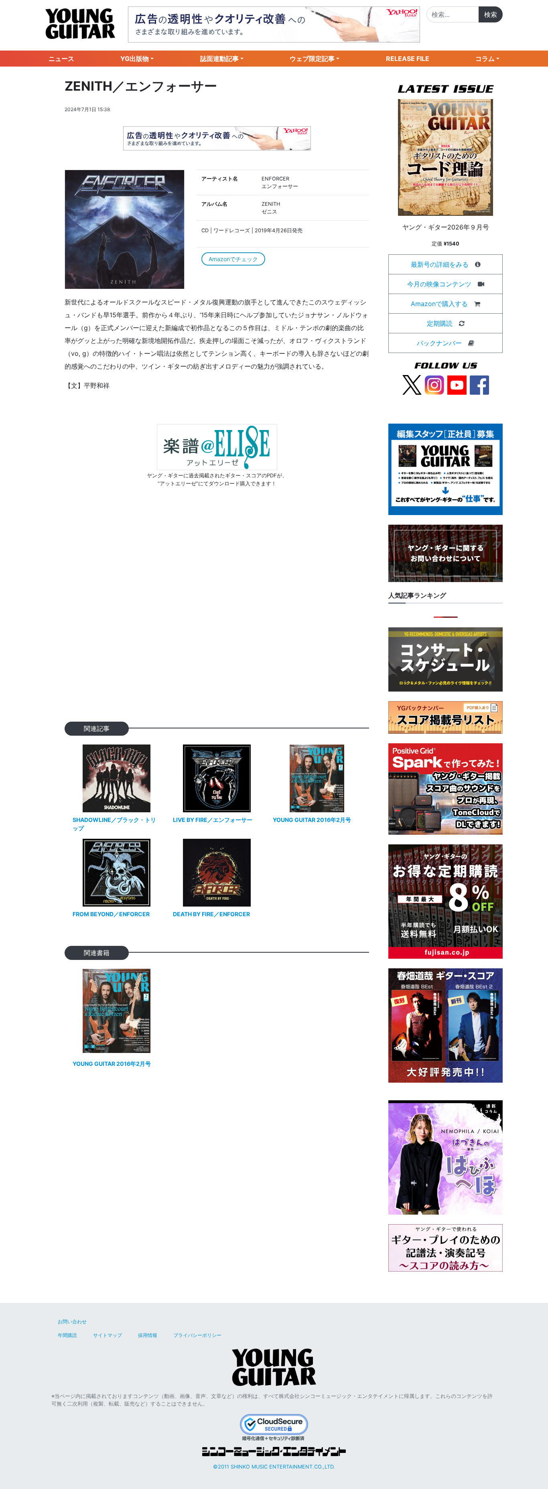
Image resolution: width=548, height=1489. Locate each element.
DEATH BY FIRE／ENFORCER (211, 914)
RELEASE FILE (407, 59)
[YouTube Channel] (457, 384)
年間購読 (67, 1335)
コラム (485, 59)
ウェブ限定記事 (312, 59)
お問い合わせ (72, 1322)
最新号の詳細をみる (440, 264)
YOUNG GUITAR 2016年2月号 (312, 819)
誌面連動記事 (219, 59)
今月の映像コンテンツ (439, 284)
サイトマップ (107, 1335)
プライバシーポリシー (197, 1335)
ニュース (61, 59)
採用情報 (147, 1335)
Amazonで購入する (439, 304)
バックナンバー (439, 343)
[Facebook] (479, 384)
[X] (412, 384)
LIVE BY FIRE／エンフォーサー (212, 819)
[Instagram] (434, 384)
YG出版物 (134, 59)
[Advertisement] (217, 617)
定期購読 (440, 323)
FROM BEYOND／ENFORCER (111, 914)
